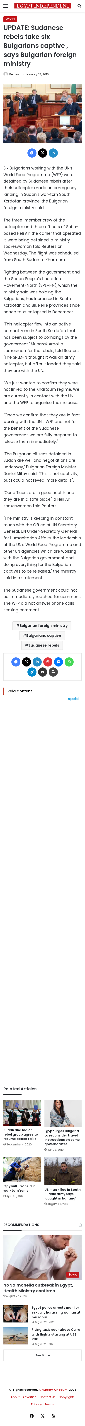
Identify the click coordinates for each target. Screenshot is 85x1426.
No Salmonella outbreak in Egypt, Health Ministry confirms (38, 1288)
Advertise (29, 1397)
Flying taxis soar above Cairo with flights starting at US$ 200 (56, 1334)
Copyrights (66, 1397)
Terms (49, 1404)
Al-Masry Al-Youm (53, 1390)
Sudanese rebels (43, 645)
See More (42, 1355)
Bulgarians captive (43, 635)
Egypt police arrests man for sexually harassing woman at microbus (56, 1312)
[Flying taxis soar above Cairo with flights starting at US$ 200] (15, 1335)
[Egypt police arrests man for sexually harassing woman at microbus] (15, 1313)
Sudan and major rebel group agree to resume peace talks (20, 1134)
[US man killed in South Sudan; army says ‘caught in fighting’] (63, 1171)
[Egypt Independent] (42, 5)
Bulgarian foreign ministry (43, 625)
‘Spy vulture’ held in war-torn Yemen (19, 1188)
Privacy (36, 1404)
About (15, 1397)
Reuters (14, 74)
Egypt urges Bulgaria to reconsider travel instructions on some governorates (62, 1137)
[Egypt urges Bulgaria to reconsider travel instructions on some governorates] (63, 1113)
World (10, 19)
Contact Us (47, 1397)
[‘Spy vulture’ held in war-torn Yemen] (22, 1169)
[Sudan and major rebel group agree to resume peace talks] (22, 1113)
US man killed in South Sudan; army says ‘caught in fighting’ (62, 1194)
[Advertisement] (42, 893)
